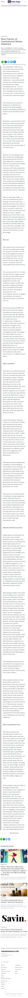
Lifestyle (2, 988)
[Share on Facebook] (5, 62)
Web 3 (16, 971)
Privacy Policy (14, 994)
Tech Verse (3, 984)
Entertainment (4, 967)
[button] (3, 1)
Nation (2, 975)
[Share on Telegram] (11, 62)
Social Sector (3, 973)
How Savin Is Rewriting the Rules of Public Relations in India (14, 930)
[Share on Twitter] (8, 62)
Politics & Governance (5, 971)
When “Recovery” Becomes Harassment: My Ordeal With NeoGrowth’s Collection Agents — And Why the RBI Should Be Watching (13, 870)
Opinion (2, 977)
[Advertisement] (14, 20)
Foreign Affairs (18, 969)
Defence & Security (19, 967)
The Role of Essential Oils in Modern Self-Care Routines (12, 901)
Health (2, 986)
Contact (20, 994)
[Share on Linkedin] (14, 62)
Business (3, 982)
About (7, 994)
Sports (16, 973)
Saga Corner (3, 969)
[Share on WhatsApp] (2, 62)
